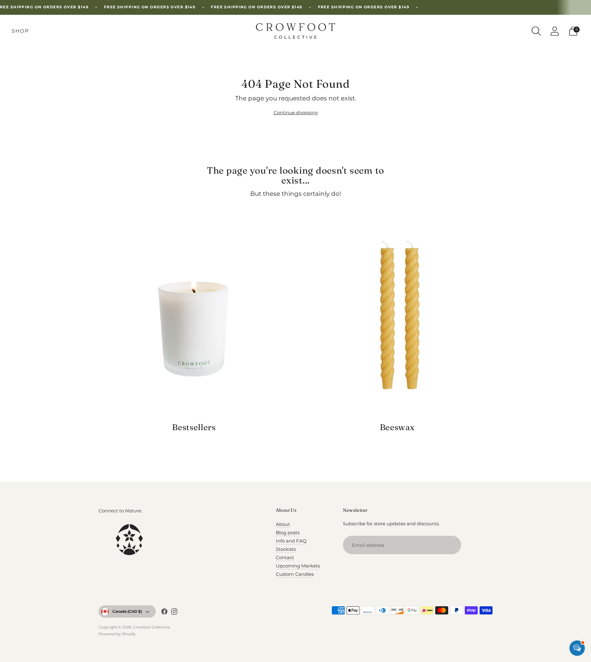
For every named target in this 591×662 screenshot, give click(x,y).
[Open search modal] (536, 31)
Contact (285, 557)
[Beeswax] (397, 318)
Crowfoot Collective (151, 627)
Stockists (286, 549)
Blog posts (288, 532)
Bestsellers (193, 427)
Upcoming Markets (298, 566)
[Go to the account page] (554, 31)
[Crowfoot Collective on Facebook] (164, 612)
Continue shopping (296, 112)
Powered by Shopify (117, 634)
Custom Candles (295, 574)
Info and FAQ (291, 541)
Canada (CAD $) (127, 611)
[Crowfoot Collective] (295, 31)
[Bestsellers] (193, 318)
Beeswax (397, 427)
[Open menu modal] (20, 31)
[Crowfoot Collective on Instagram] (174, 612)
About (283, 524)
